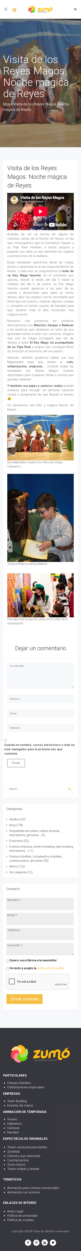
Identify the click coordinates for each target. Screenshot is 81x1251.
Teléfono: (14, 930)
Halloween (14, 1124)
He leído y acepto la (36, 968)
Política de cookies (20, 1220)
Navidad (12, 1132)
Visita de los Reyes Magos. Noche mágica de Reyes (37, 176)
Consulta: (15, 945)
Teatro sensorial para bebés (27, 1147)
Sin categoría (18, 872)
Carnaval (13, 1128)
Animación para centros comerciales (33, 1188)
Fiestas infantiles (19, 1083)
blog (6, 104)
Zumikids (13, 1151)
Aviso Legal (15, 1211)
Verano (12, 1119)
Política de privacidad (22, 1216)
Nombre (14, 900)
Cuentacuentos (18, 1160)
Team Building (17, 1101)
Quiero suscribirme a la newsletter (33, 960)
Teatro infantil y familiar (23, 1169)
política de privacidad (50, 968)
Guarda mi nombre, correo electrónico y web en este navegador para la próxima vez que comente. (39, 749)
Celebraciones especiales (25, 1087)
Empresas (16, 840)
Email (12, 915)
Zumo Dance (16, 1164)
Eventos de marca (20, 1105)
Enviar (16, 763)
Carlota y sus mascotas (23, 1156)
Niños (13, 866)
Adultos (14, 819)
